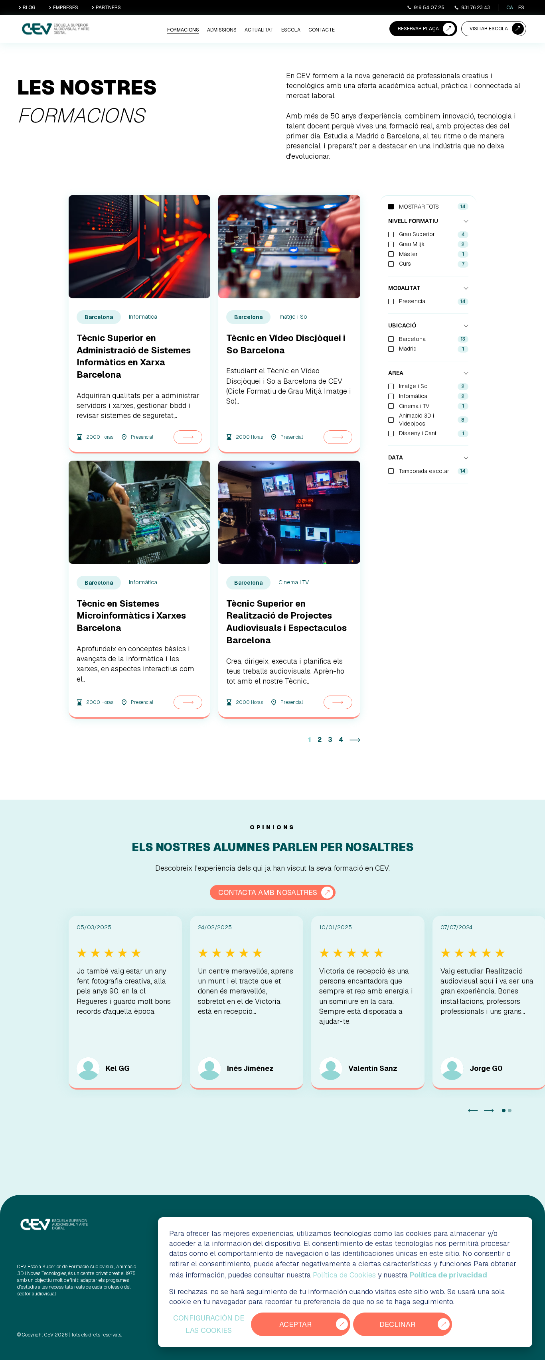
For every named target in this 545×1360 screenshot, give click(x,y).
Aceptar (295, 1324)
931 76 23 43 (475, 7)
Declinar (397, 1324)
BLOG (29, 7)
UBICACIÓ (402, 325)
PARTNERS (108, 7)
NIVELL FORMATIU (413, 221)
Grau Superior (432, 234)
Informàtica (432, 396)
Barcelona (432, 339)
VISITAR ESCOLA (489, 29)
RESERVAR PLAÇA (418, 29)
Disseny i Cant (431, 433)
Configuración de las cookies (208, 1324)
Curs (431, 263)
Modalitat (404, 288)
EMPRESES (65, 7)
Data (395, 457)
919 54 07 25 (429, 7)
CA (509, 7)
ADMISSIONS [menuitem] (222, 30)
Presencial (432, 301)
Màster (431, 254)
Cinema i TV (431, 406)
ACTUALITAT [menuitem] (259, 30)
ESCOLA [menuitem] (290, 30)
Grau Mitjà (432, 244)
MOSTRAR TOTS (419, 206)
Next (489, 1111)
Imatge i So (432, 386)
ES (521, 7)
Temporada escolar (432, 471)
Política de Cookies (344, 1274)
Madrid (431, 348)
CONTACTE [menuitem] (321, 30)
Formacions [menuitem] (183, 30)
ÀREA (395, 372)
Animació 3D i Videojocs (432, 419)
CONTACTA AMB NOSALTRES (267, 892)
